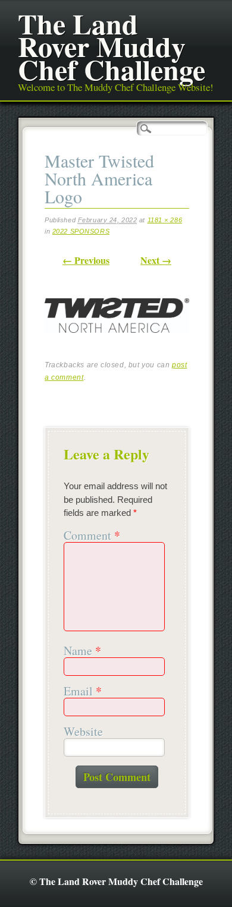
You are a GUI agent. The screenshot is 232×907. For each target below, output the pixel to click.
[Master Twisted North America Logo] (117, 343)
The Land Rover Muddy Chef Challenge (111, 46)
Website (83, 732)
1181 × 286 (165, 219)
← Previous (85, 260)
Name (82, 651)
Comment (92, 536)
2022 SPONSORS (80, 231)
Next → (155, 260)
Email (83, 691)
